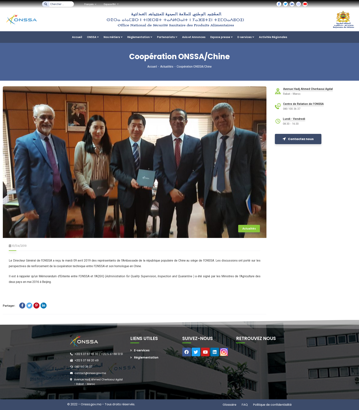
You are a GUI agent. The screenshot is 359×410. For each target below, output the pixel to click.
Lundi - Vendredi (294, 119)
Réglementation (146, 357)
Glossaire (229, 405)
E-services (142, 350)
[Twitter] (29, 306)
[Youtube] (205, 352)
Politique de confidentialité (272, 405)
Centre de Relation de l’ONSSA (303, 104)
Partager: (9, 305)
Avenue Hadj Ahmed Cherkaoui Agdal (308, 89)
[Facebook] (22, 306)
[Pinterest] (36, 306)
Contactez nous (301, 139)
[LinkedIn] (44, 306)
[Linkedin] (214, 352)
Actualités (166, 66)
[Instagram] (224, 352)
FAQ (244, 405)
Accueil (152, 66)
